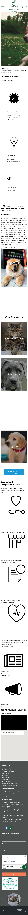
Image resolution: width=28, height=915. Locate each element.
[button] (24, 867)
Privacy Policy (24, 910)
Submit (14, 874)
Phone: (4, 850)
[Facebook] (25, 7)
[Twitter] (27, 7)
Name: (4, 837)
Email (4, 844)
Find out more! (14, 534)
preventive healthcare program (17, 640)
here (12, 602)
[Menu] (2, 6)
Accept (19, 910)
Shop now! (12, 562)
